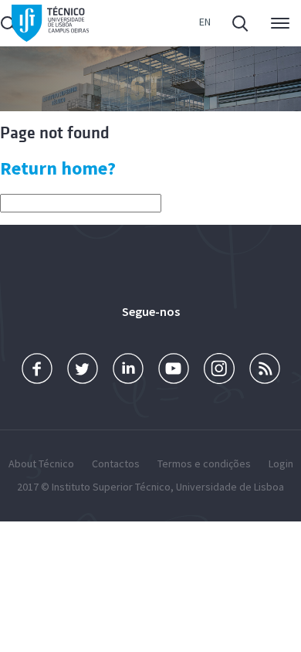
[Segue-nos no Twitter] (82, 369)
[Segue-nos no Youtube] (173, 369)
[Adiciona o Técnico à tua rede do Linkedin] (128, 369)
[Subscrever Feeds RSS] (264, 369)
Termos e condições (204, 463)
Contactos (116, 463)
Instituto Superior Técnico (111, 487)
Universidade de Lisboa (230, 487)
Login (281, 463)
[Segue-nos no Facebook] (37, 369)
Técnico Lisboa (50, 23)
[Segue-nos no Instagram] (219, 369)
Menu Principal (277, 23)
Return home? (58, 168)
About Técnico (41, 463)
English (204, 23)
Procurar (241, 23)
